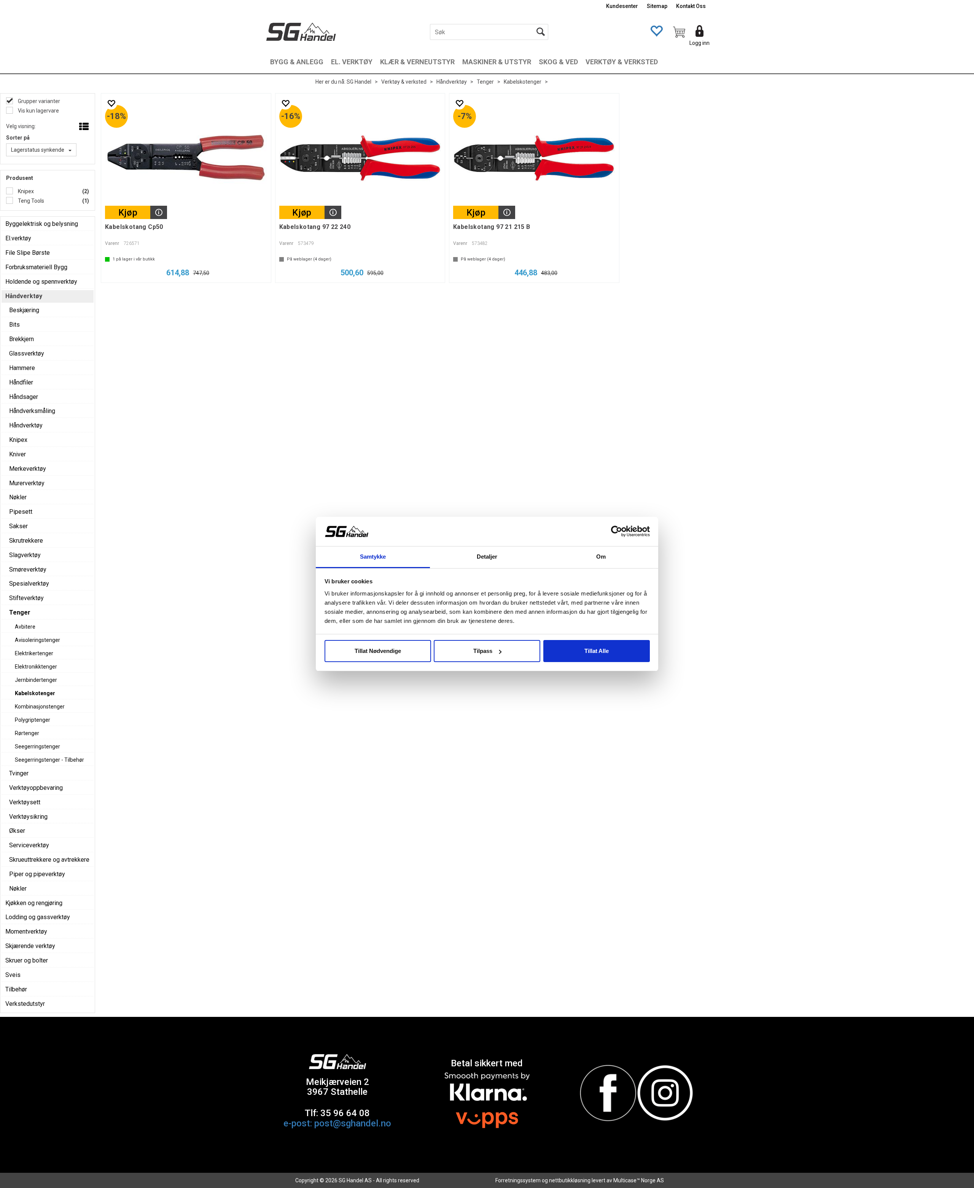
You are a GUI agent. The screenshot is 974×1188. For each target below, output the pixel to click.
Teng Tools (30, 201)
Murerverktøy (27, 483)
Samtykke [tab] (373, 556)
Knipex (25, 191)
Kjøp (128, 212)
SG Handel (359, 82)
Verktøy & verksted (622, 62)
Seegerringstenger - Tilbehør (49, 760)
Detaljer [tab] (487, 556)
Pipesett (20, 511)
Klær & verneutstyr (417, 62)
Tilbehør (16, 989)
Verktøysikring (28, 816)
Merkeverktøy (27, 468)
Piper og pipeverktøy (37, 874)
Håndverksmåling (32, 411)
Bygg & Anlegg (296, 62)
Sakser (18, 526)
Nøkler (18, 497)
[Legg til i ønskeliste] (111, 103)
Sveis (13, 974)
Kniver (17, 454)
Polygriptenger (32, 720)
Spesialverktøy (29, 583)
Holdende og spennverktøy (41, 281)
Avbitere (25, 627)
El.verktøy (18, 238)
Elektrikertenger (34, 653)
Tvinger (19, 773)
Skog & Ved (558, 62)
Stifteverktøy (26, 598)
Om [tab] (601, 556)
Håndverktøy (451, 82)
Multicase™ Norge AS (638, 1180)
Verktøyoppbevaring (36, 787)
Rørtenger (27, 733)
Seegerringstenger (37, 746)
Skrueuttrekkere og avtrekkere (49, 859)
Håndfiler (21, 382)
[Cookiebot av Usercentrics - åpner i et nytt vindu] (616, 531)
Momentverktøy (26, 931)
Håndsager (23, 396)
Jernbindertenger (36, 680)
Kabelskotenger (522, 82)
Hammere (22, 368)
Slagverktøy (25, 555)
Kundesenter (622, 6)
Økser (17, 830)
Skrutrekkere (26, 540)
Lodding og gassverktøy (37, 917)
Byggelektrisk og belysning (41, 223)
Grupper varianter (38, 101)
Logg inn (699, 43)
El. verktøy (351, 62)
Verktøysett (24, 802)
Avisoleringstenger (37, 640)
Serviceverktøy (29, 845)
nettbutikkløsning (569, 1180)
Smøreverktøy (27, 569)
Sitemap (657, 6)
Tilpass (482, 651)
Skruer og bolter (26, 960)
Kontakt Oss (691, 6)
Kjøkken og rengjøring (33, 903)
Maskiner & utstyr (496, 62)
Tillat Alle (596, 651)
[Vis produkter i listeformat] (83, 127)
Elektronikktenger (36, 667)
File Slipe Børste (27, 252)
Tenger (485, 82)
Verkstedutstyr (25, 1003)
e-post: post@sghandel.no (337, 1123)
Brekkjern (21, 339)
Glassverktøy (26, 353)
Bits (14, 324)
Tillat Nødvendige (378, 651)
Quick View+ (158, 212)
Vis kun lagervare (38, 111)
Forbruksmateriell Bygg (36, 267)
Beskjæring (24, 310)
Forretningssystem (518, 1180)
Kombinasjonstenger (40, 707)
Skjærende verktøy (30, 946)
